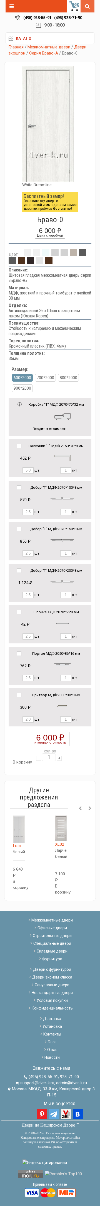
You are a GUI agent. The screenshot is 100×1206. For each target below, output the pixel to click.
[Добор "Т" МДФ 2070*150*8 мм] (62, 540)
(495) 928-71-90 (68, 17)
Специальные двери (52, 943)
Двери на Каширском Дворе (48, 1125)
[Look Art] (64, 254)
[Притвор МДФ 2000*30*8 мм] (62, 706)
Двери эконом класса (52, 977)
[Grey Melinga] (82, 254)
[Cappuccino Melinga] (73, 254)
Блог (52, 1042)
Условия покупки (52, 1000)
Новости (52, 1057)
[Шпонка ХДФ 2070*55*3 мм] (62, 623)
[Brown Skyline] (48, 262)
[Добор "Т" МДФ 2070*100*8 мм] (62, 498)
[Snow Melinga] (36, 254)
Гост (17, 845)
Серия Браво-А (43, 53)
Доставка (52, 1018)
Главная (16, 47)
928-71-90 (69, 1076)
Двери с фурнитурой (52, 969)
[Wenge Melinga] (30, 262)
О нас (52, 1049)
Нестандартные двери (52, 992)
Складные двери (52, 951)
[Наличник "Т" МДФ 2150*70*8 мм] (62, 458)
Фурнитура (52, 959)
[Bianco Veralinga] (55, 254)
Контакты (52, 1034)
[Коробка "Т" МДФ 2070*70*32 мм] (62, 416)
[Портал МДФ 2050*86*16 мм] (62, 664)
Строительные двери (52, 935)
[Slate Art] (12, 262)
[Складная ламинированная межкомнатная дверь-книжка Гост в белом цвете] (19, 829)
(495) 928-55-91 (37, 17)
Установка (52, 1026)
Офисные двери (52, 928)
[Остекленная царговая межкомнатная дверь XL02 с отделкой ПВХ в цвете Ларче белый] (61, 828)
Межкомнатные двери (49, 47)
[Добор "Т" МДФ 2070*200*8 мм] (62, 581)
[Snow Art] (45, 254)
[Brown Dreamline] (21, 262)
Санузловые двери (52, 985)
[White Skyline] (39, 262)
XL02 (59, 844)
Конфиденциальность (52, 1008)
